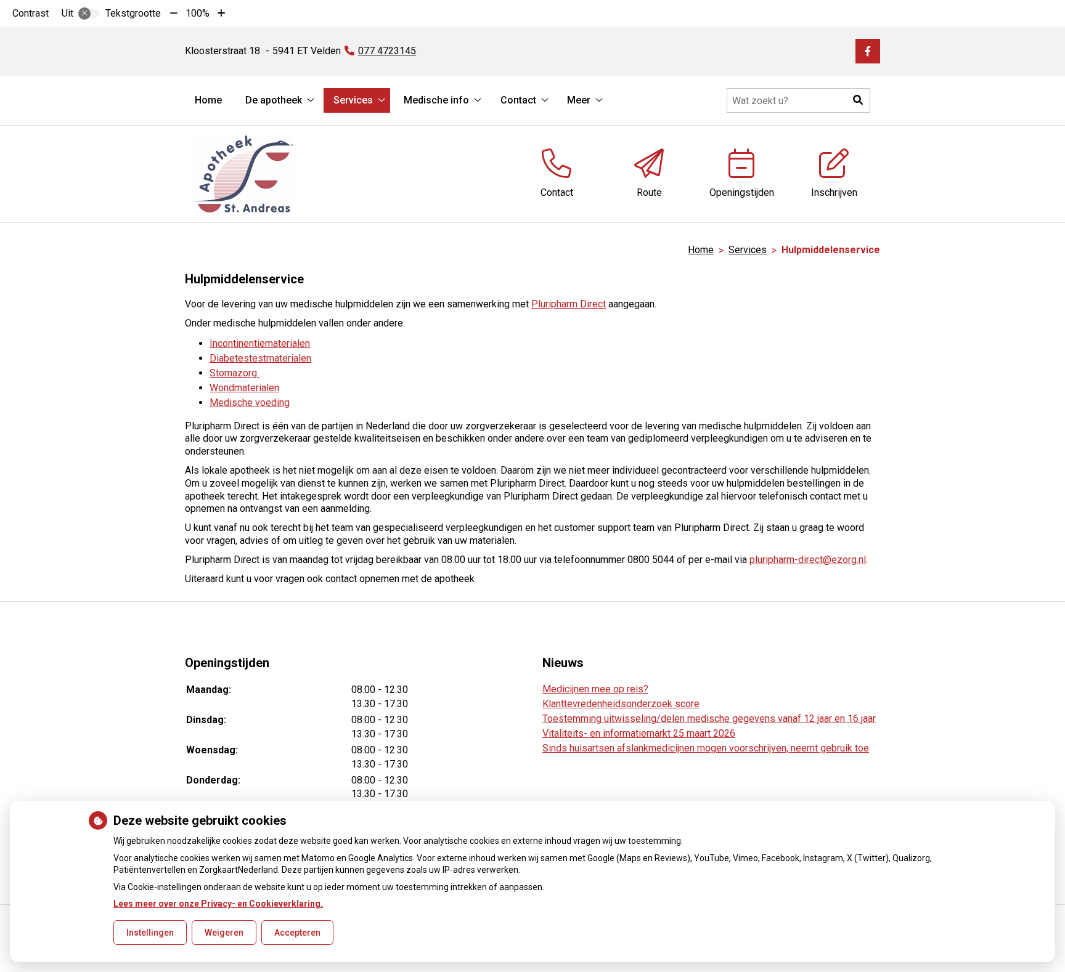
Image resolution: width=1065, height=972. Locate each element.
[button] (858, 100)
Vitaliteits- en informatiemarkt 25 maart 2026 (638, 733)
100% (198, 13)
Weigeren (224, 933)
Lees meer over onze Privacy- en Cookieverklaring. (218, 904)
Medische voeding (250, 402)
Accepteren (297, 933)
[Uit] (88, 13)
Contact (518, 100)
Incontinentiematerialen (260, 343)
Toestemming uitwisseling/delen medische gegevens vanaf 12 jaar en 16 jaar (709, 718)
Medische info (436, 100)
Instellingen (150, 933)
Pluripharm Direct (568, 304)
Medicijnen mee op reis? (595, 689)
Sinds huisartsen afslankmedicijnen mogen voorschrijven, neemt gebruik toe (705, 748)
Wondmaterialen (244, 388)
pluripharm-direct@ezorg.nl (807, 559)
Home (208, 100)
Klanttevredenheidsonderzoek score (621, 704)
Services (353, 100)
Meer (578, 100)
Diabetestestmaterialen (260, 358)
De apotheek (273, 100)
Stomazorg (234, 373)
